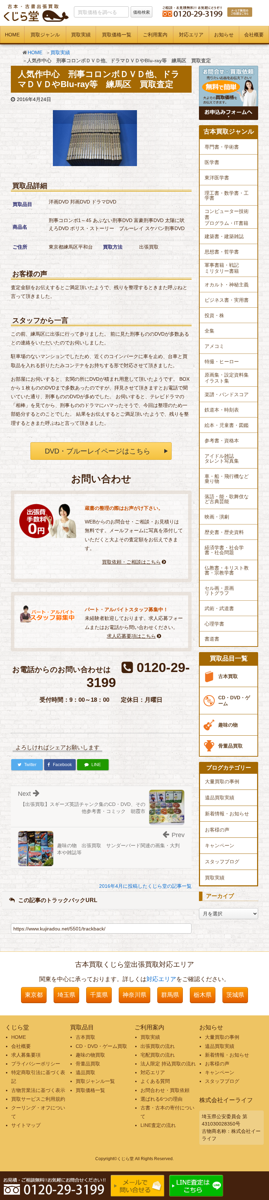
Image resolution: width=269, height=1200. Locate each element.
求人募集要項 (26, 1055)
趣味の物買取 (90, 1055)
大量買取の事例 (222, 781)
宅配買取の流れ (157, 1055)
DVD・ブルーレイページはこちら (97, 451)
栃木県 (203, 995)
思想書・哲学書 (222, 252)
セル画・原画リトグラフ (219, 590)
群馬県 (170, 995)
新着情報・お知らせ (227, 813)
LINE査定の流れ (158, 1125)
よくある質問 (155, 1081)
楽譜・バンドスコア (227, 394)
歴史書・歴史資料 (224, 532)
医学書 (212, 162)
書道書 (212, 639)
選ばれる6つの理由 (161, 1099)
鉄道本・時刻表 (222, 410)
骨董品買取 (230, 746)
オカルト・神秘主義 (227, 284)
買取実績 (81, 34)
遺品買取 (85, 1072)
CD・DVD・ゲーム (234, 700)
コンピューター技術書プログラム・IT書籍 (227, 217)
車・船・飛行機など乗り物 (227, 478)
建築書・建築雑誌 (224, 236)
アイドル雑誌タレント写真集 (222, 458)
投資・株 (214, 315)
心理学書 (214, 624)
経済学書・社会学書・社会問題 (224, 550)
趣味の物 (228, 725)
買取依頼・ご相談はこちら (131, 562)
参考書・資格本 (222, 440)
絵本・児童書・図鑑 (227, 425)
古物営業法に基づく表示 (38, 1090)
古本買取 (228, 676)
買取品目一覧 (229, 658)
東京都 (34, 995)
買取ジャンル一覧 (95, 1081)
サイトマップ (26, 1125)
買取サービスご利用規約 (38, 1099)
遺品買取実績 (219, 797)
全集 (209, 331)
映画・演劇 (217, 517)
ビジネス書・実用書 (227, 300)
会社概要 (254, 34)
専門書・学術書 (222, 147)
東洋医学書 (217, 177)
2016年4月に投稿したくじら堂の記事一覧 (145, 886)
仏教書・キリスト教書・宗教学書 (227, 570)
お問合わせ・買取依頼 (164, 1090)
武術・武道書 (219, 608)
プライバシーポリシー (35, 1063)
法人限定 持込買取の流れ (168, 1063)
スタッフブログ (222, 861)
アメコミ (214, 346)
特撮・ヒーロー (222, 361)
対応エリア (191, 34)
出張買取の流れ (157, 1046)
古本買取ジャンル (229, 131)
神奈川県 (134, 995)
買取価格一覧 (116, 34)
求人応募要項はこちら (131, 636)
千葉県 (99, 995)
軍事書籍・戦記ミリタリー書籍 (222, 268)
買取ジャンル (45, 34)
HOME (12, 34)
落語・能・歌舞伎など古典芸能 (227, 499)
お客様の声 (217, 830)
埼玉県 (66, 995)
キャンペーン (219, 845)
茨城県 (235, 995)
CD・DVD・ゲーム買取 (101, 1046)
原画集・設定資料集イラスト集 (227, 378)
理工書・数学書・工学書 (227, 195)
